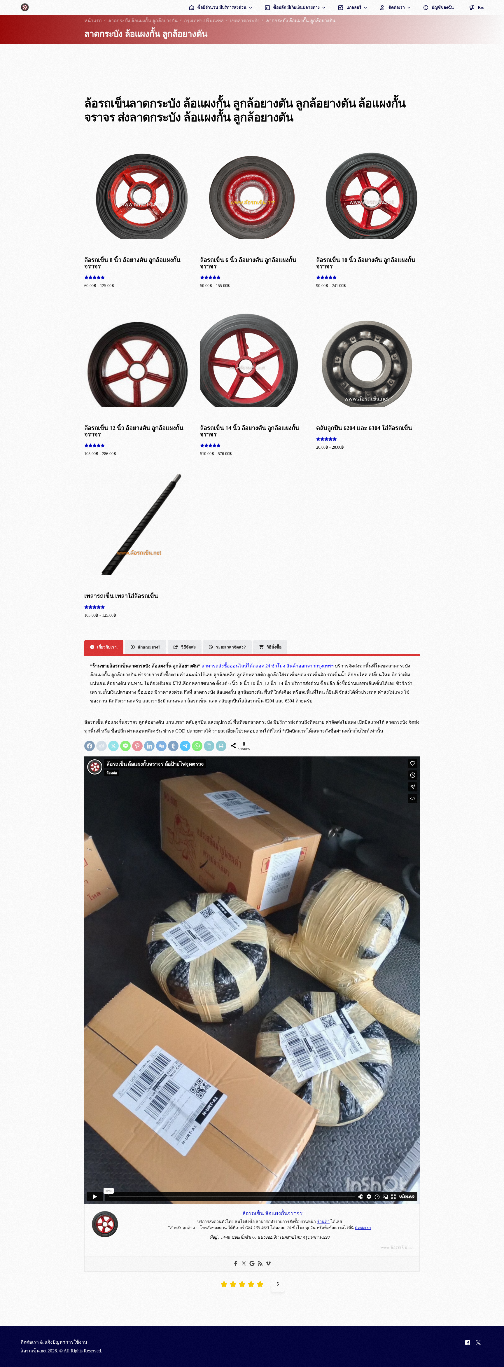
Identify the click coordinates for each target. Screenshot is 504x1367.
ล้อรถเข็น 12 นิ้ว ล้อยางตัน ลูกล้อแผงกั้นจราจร (78, 1344)
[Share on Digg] (161, 746)
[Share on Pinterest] (137, 746)
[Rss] (260, 1264)
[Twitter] (243, 1264)
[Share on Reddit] (101, 746)
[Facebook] (235, 1264)
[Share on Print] (221, 746)
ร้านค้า (323, 1221)
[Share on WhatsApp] (197, 746)
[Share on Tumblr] (173, 746)
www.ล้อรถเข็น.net (397, 1247)
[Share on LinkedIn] (149, 746)
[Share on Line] (125, 746)
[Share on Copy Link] (209, 746)
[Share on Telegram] (185, 746)
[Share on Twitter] (113, 746)
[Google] (252, 1264)
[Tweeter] (478, 1346)
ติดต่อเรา (363, 1228)
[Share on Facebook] (89, 746)
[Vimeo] (268, 1264)
